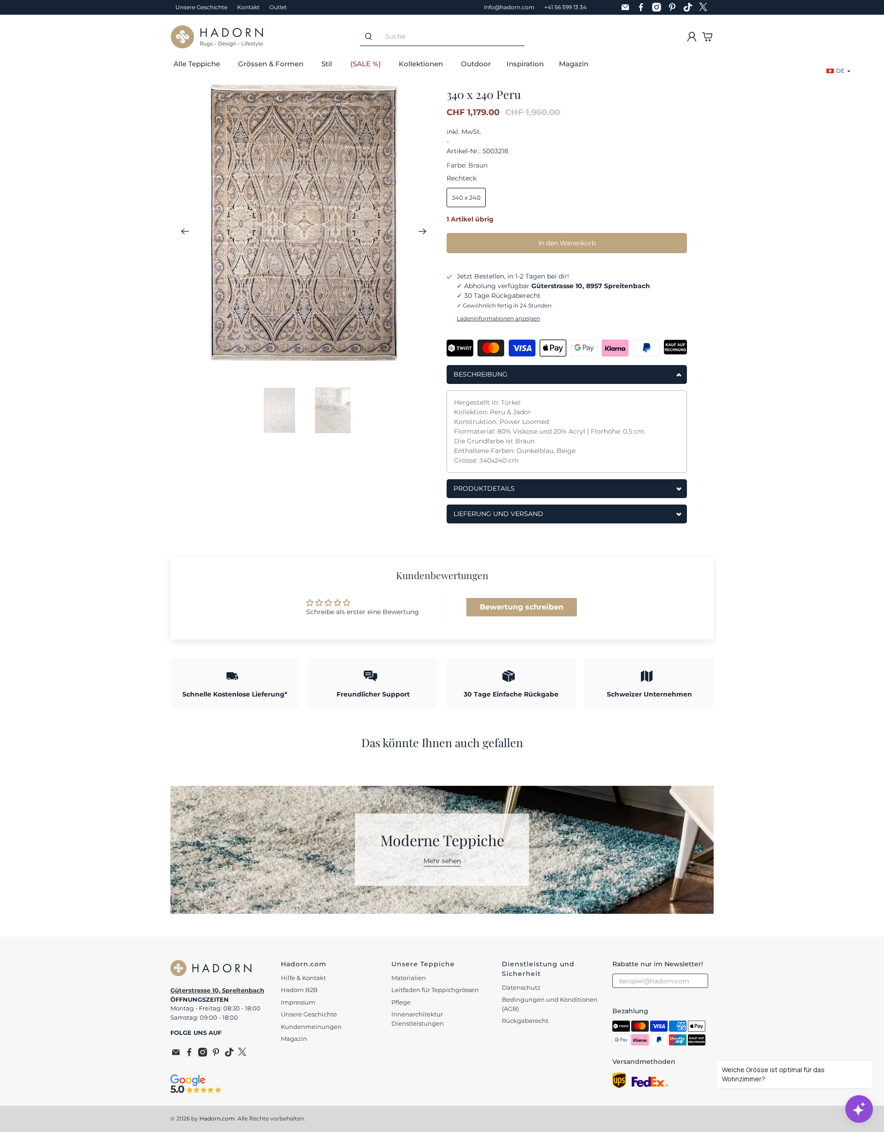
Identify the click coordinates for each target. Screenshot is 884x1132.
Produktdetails (484, 488)
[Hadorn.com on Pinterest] (674, 7)
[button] (839, 71)
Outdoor (476, 63)
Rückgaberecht (525, 1020)
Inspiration (525, 63)
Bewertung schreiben (522, 607)
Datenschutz (521, 987)
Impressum (298, 1002)
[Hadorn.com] (217, 36)
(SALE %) (365, 63)
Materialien (408, 977)
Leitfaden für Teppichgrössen (435, 989)
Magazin (573, 63)
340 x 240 (466, 197)
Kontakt (248, 7)
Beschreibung (480, 374)
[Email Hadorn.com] (627, 7)
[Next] (423, 231)
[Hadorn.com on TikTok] (690, 7)
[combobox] (450, 36)
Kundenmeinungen (311, 1026)
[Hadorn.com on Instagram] (659, 7)
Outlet (278, 7)
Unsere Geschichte (201, 7)
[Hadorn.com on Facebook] (643, 7)
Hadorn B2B (299, 989)
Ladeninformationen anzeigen (498, 318)
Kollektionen (421, 63)
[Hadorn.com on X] (706, 7)
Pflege (401, 1002)
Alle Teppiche (197, 63)
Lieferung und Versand (498, 514)
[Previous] (185, 231)
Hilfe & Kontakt (303, 977)
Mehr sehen (442, 861)
